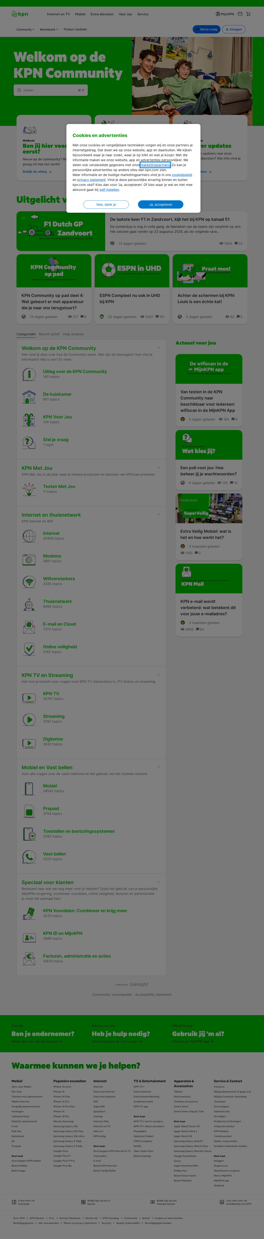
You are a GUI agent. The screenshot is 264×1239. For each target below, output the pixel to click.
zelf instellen (109, 190)
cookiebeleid (182, 175)
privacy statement (91, 180)
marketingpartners (155, 165)
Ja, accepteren (160, 204)
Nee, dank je (106, 204)
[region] (133, 168)
